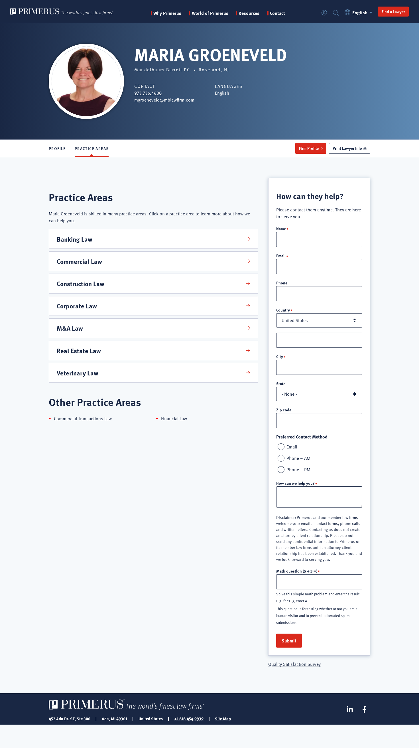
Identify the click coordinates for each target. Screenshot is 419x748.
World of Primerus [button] (210, 13)
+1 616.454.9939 (189, 718)
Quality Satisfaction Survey (294, 664)
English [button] (359, 12)
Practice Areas (92, 148)
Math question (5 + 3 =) (296, 571)
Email (281, 255)
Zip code (283, 410)
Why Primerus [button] (167, 13)
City (279, 356)
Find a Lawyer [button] (393, 11)
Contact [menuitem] (277, 13)
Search (336, 13)
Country (283, 310)
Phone (281, 283)
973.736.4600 (148, 93)
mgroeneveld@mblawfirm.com (164, 99)
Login (324, 13)
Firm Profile (309, 148)
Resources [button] (249, 13)
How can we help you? (295, 483)
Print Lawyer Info (347, 148)
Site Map (223, 718)
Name (281, 228)
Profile (57, 148)
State (280, 383)
